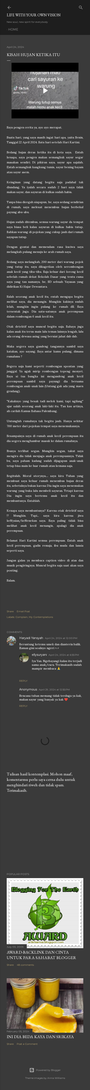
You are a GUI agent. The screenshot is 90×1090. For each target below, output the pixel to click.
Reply (23, 680)
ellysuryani (39, 655)
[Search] (80, 7)
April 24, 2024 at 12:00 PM (61, 638)
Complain (21, 617)
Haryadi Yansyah (31, 638)
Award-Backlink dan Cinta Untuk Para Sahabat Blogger (41, 954)
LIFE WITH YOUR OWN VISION (33, 15)
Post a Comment (27, 1043)
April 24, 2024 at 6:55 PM (64, 654)
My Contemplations (41, 617)
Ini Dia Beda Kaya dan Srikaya (40, 1036)
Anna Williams (56, 1078)
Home (13, 29)
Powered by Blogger (48, 1070)
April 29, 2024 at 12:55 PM (54, 689)
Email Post (23, 611)
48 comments (25, 964)
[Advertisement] (45, 832)
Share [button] (10, 611)
